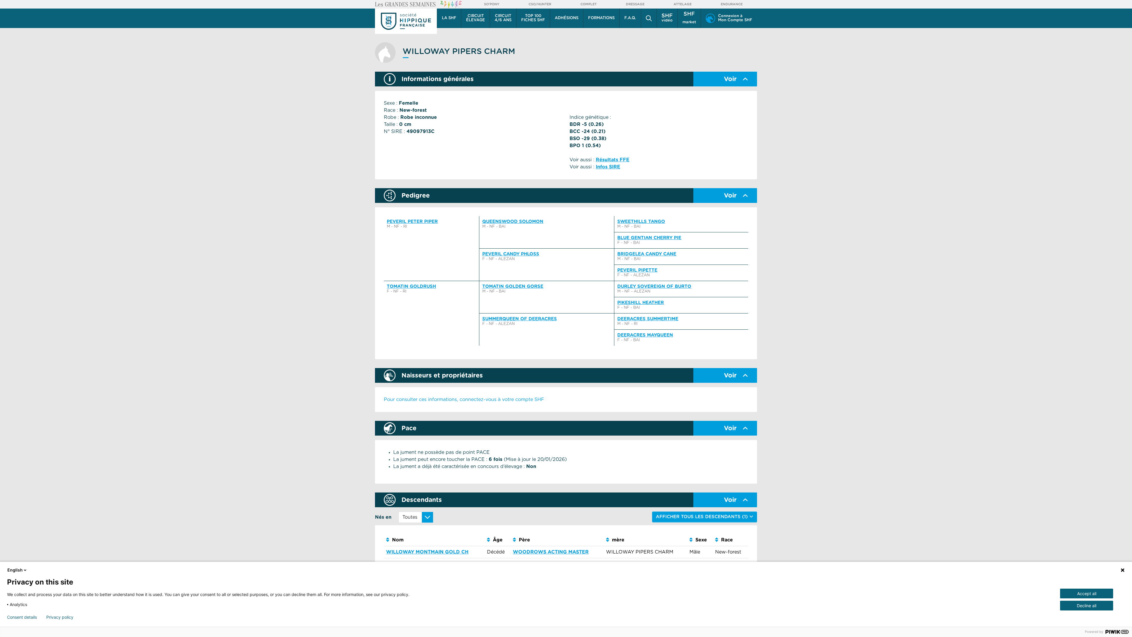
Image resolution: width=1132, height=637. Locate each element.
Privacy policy (59, 617)
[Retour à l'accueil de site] (406, 21)
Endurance (732, 4)
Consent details (22, 617)
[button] (649, 18)
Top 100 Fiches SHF (533, 18)
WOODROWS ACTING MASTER (551, 552)
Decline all (1086, 605)
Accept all (1086, 593)
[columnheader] (434, 540)
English (15, 569)
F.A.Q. (630, 18)
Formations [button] (601, 18)
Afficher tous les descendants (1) (702, 517)
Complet (588, 4)
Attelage (683, 4)
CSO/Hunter (540, 4)
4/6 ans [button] (503, 18)
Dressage (635, 4)
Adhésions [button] (566, 18)
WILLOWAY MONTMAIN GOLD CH (427, 552)
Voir (730, 79)
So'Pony (491, 4)
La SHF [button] (449, 18)
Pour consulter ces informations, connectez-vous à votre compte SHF (464, 399)
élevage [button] (475, 18)
